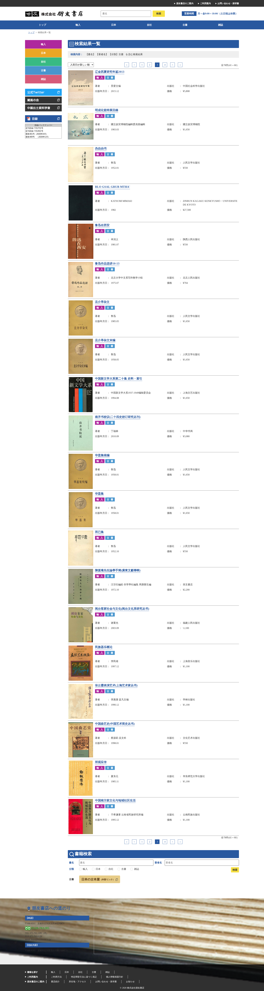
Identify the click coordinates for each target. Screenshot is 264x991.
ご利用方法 (56, 977)
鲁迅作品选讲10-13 (107, 263)
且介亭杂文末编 (105, 340)
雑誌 (220, 25)
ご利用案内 (205, 3)
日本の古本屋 (98, 879)
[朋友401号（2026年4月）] (43, 134)
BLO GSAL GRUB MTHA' (112, 186)
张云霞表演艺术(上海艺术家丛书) (116, 685)
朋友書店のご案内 (184, 3)
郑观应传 (101, 762)
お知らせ (130, 981)
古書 (185, 25)
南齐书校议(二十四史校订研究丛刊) (117, 416)
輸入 (78, 25)
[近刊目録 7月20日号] (43, 131)
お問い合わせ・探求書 (228, 3)
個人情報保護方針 (114, 977)
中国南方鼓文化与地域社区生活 (115, 800)
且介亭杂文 (102, 301)
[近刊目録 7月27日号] (43, 128)
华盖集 (99, 493)
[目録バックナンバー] (43, 125)
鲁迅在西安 (102, 225)
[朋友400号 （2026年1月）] (43, 137)
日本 (113, 25)
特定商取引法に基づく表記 (84, 977)
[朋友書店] (54, 13)
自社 (149, 25)
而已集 (99, 532)
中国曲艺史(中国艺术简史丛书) (115, 723)
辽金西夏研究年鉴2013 (109, 71)
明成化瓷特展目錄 (106, 110)
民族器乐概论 (103, 647)
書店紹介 (55, 981)
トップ (42, 25)
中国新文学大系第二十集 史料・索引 (118, 378)
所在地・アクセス (77, 981)
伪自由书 (101, 148)
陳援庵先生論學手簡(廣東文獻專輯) (117, 570)
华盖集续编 (102, 455)
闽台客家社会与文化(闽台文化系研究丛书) (122, 608)
